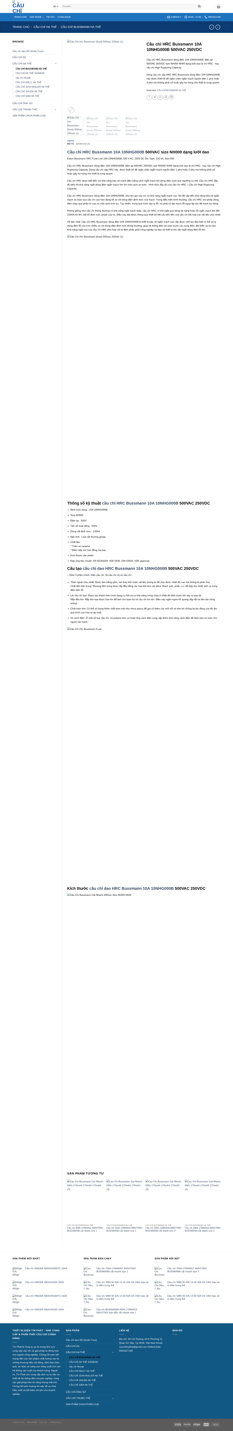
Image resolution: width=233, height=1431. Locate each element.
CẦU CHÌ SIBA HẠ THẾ (27, 96)
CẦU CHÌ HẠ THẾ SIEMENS (30, 73)
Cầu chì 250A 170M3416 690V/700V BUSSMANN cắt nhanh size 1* (163, 1229)
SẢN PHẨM (35, 17)
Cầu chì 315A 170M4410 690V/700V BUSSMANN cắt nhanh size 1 (124, 1229)
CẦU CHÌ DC (19, 57)
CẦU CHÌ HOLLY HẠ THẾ (28, 82)
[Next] (136, 76)
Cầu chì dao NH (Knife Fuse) (28, 51)
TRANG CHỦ (20, 17)
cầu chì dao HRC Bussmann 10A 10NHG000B (125, 568)
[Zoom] (71, 110)
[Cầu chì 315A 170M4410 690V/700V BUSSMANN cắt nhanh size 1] (124, 1201)
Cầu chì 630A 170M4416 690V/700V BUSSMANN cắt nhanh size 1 (203, 1229)
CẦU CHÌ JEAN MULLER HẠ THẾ (33, 87)
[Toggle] (55, 63)
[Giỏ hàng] (219, 6)
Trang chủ (20, 27)
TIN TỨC (50, 17)
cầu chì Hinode (23, 78)
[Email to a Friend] (160, 97)
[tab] (70, 144)
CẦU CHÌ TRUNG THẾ (24, 109)
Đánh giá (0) (83, 144)
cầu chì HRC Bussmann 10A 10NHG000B (140, 503)
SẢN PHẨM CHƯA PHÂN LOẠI (29, 115)
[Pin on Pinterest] (165, 97)
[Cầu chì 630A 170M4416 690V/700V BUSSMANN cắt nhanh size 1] (203, 1201)
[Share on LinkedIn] (171, 97)
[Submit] (199, 6)
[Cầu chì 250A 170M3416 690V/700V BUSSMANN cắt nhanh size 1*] (163, 1201)
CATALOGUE (64, 17)
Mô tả (70, 144)
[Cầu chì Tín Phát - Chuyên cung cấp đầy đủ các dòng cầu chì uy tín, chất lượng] (29, 6)
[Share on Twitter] (154, 97)
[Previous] (73, 76)
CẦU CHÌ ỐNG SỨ (22, 103)
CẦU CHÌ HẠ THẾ (45, 27)
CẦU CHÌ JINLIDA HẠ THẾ (29, 91)
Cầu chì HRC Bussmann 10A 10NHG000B (105, 152)
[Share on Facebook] (149, 97)
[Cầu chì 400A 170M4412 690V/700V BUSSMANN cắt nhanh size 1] (85, 1201)
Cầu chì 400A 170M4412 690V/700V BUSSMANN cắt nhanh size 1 (85, 1229)
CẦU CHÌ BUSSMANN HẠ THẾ (81, 27)
